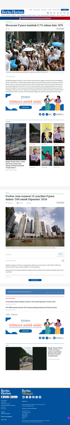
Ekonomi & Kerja (9, 21)
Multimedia (52, 15)
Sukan (38, 15)
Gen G (58, 15)
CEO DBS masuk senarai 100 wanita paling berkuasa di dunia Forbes (31, 307)
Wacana (34, 15)
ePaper (49, 9)
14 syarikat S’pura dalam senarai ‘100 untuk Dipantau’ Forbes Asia (30, 302)
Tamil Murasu (25, 416)
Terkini (3, 15)
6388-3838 (3, 419)
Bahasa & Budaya (45, 15)
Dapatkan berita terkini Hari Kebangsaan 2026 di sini (36, 18)
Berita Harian (24, 415)
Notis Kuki (3, 407)
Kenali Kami (3, 402)
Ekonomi (23, 15)
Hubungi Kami (4, 400)
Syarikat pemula (14, 314)
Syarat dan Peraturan (5, 403)
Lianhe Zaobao (25, 413)
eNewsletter (44, 9)
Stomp (23, 418)
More (62, 15)
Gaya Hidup (28, 15)
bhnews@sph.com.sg (29, 405)
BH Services (3, 408)
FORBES (7, 314)
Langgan (65, 9)
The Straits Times (26, 411)
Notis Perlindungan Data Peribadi (8, 405)
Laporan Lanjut (35, 280)
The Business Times (26, 412)
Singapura (8, 15)
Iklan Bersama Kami (5, 413)
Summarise (10, 203)
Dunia (18, 15)
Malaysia (13, 15)
